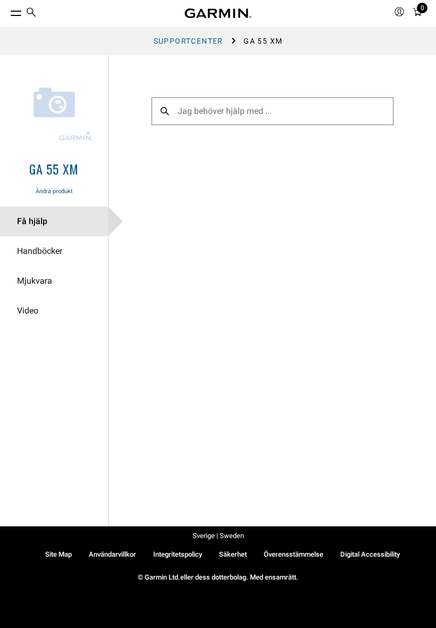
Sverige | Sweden (218, 536)
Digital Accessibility (370, 554)
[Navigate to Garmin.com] (218, 13)
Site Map (58, 554)
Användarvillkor (112, 554)
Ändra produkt (54, 191)
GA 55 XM (54, 168)
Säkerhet (233, 554)
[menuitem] (31, 13)
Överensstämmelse (293, 554)
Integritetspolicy (177, 554)
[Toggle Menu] (6, 10)
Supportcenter (188, 41)
